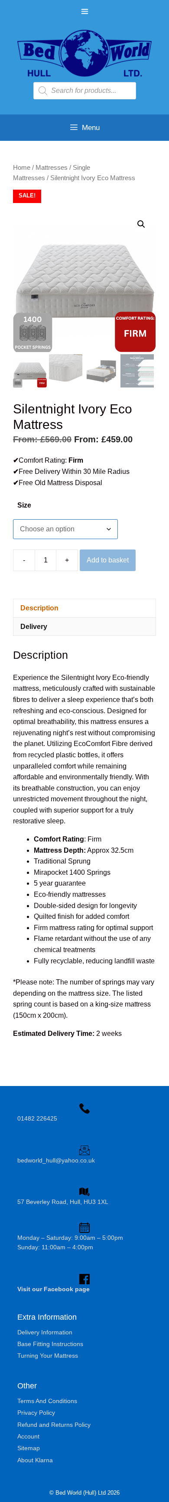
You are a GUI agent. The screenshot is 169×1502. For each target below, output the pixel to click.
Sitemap (28, 1448)
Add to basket (108, 560)
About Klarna (35, 1460)
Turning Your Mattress (47, 1355)
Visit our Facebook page (53, 1289)
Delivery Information (44, 1332)
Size (24, 505)
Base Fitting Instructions (50, 1343)
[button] (141, 224)
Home (21, 167)
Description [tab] (39, 608)
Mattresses (52, 167)
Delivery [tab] (33, 626)
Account (28, 1436)
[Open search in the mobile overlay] (84, 90)
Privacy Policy (36, 1412)
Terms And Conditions (47, 1400)
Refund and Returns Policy (54, 1424)
